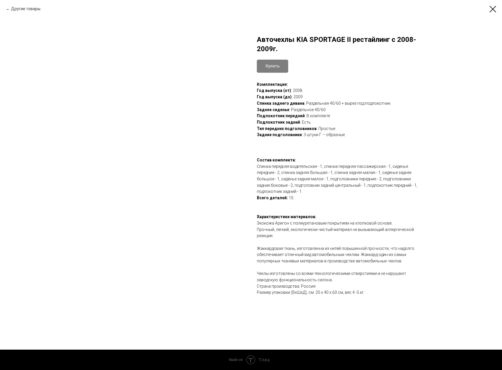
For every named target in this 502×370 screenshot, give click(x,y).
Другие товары (25, 8)
